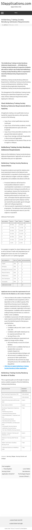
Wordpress (24, 528)
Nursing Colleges (11, 456)
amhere (6, 25)
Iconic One (7, 528)
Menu (16, 12)
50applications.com (16, 3)
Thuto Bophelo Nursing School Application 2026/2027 (8, 471)
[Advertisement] (16, 44)
